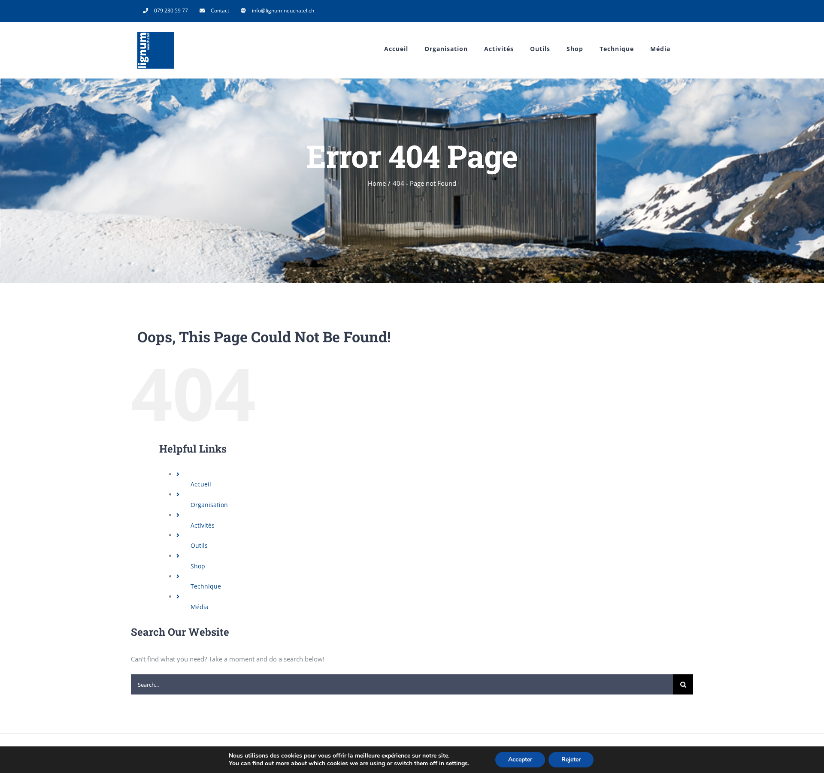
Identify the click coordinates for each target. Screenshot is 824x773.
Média (200, 607)
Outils (199, 545)
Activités (203, 525)
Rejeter (571, 759)
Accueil (201, 484)
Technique (206, 586)
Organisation (209, 505)
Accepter (520, 759)
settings (457, 763)
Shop (198, 566)
